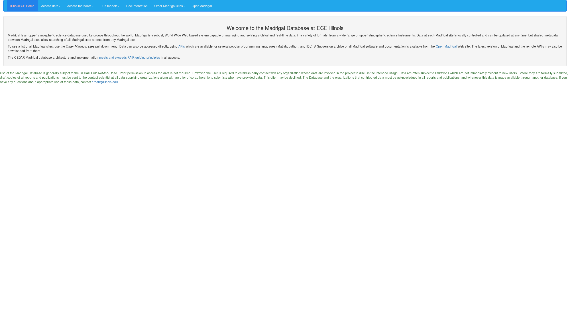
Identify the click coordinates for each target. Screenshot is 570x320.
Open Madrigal (446, 46)
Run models (108, 6)
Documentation (137, 6)
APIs (181, 46)
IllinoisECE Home (22, 6)
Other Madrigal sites (168, 6)
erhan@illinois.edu (105, 82)
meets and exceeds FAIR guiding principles (129, 57)
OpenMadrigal (202, 6)
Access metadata (79, 6)
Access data (49, 6)
